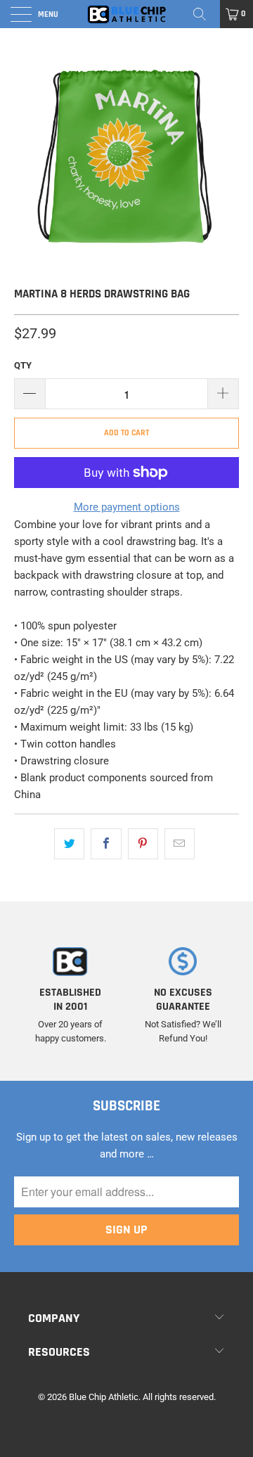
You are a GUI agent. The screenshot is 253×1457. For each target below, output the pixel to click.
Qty (23, 365)
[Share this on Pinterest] (143, 843)
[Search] (204, 14)
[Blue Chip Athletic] (126, 14)
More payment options (127, 507)
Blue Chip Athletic (103, 1397)
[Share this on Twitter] (69, 843)
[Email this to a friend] (179, 843)
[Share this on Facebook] (106, 843)
